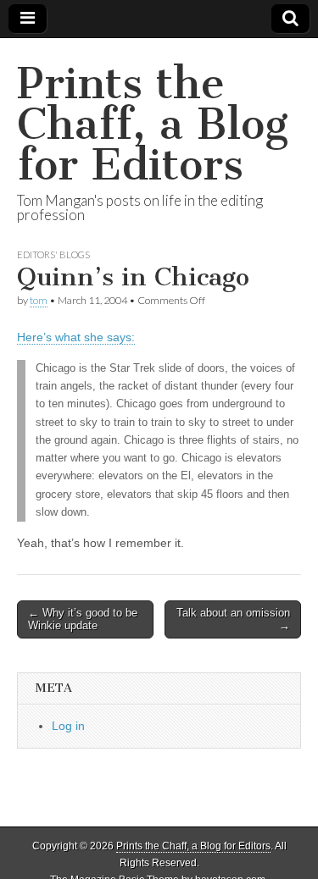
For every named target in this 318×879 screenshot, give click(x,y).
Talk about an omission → (233, 619)
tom (38, 300)
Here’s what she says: (76, 337)
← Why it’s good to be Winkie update (82, 619)
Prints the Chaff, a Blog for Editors (152, 124)
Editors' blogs (53, 254)
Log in (68, 725)
